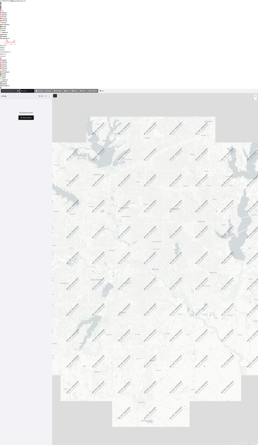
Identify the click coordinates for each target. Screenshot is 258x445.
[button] (26, 117)
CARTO (255, 444)
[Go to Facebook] (0, 3)
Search (2, 45)
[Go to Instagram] (0, 5)
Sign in (7, 38)
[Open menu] (0, 88)
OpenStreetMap (241, 444)
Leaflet (233, 444)
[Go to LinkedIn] (0, 9)
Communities (4, 52)
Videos (2, 50)
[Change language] (1, 11)
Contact (3, 56)
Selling (2, 47)
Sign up (2, 38)
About (2, 54)
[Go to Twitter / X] (0, 7)
